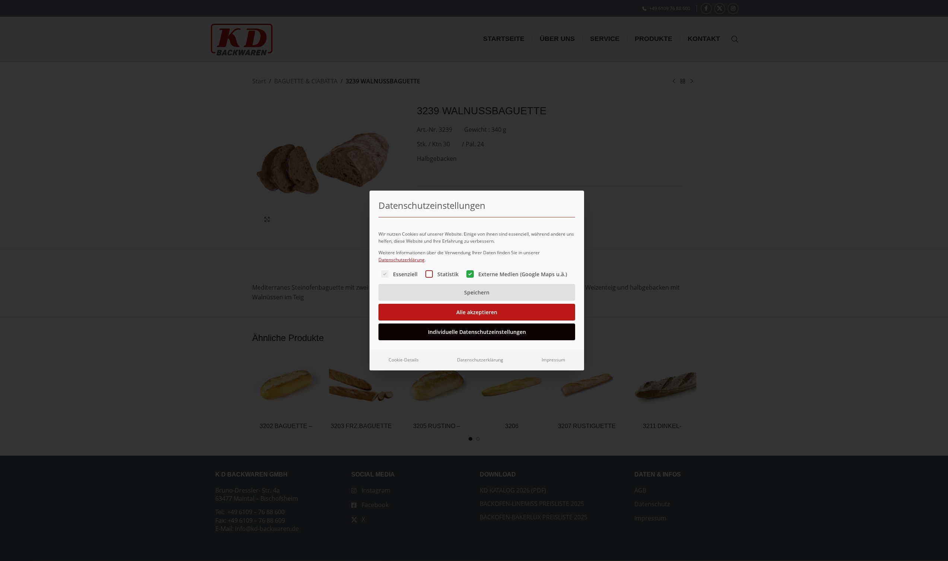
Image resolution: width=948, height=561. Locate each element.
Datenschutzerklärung (401, 259)
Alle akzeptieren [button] (476, 312)
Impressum (553, 360)
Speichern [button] (476, 292)
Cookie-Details (404, 360)
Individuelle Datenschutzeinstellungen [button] (477, 331)
